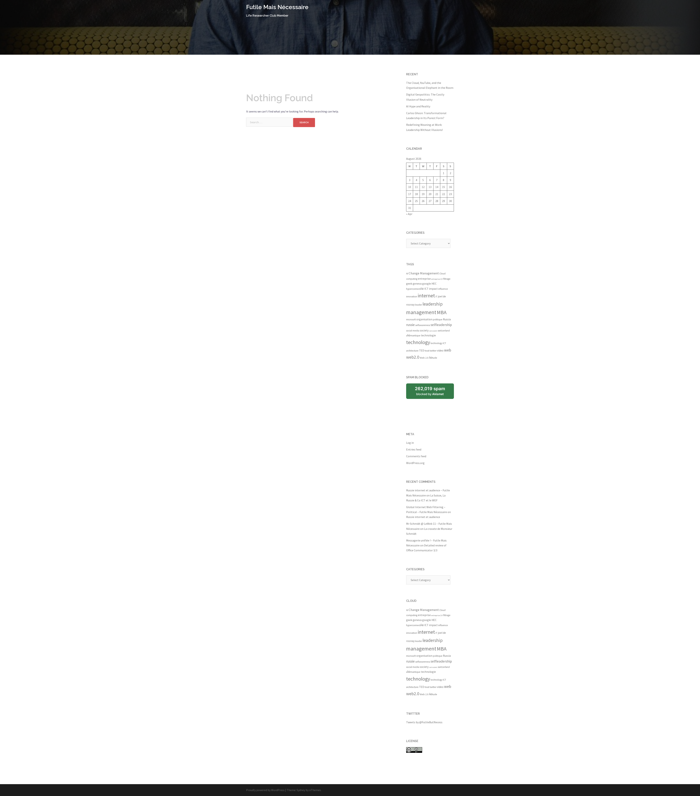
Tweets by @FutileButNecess (424, 722)
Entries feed (413, 449)
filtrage (446, 278)
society (424, 330)
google (426, 283)
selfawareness (422, 325)
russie (410, 325)
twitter (433, 350)
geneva (417, 283)
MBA (442, 312)
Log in (410, 442)
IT (436, 296)
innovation (411, 296)
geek (409, 283)
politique (437, 319)
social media (412, 330)
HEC (434, 283)
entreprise (424, 278)
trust (427, 350)
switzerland (444, 330)
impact (433, 288)
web (447, 350)
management (421, 312)
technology (418, 342)
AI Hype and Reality (418, 106)
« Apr (409, 214)
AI (407, 273)
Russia (447, 319)
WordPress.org (415, 463)
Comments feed (416, 456)
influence (443, 288)
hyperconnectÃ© (415, 288)
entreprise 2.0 (437, 279)
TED (421, 350)
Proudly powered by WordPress (265, 790)
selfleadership (441, 325)
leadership (433, 304)
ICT (426, 288)
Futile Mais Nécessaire (277, 7)
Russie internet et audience (423, 517)
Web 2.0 (424, 357)
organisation (424, 319)
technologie (428, 335)
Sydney (301, 790)
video (440, 350)
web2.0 (412, 357)
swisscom (433, 331)
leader (418, 304)
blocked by (430, 391)
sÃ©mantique (413, 335)
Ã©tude (433, 357)
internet (426, 295)
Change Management (424, 273)
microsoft (411, 319)
